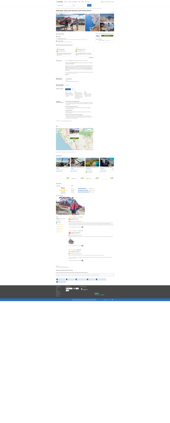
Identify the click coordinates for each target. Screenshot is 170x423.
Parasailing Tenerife (71, 279)
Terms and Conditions (58, 293)
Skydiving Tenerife (91, 279)
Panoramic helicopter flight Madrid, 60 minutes (107, 168)
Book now (74, 138)
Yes (82, 245)
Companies (109, 1)
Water (65, 1)
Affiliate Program (58, 291)
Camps (85, 1)
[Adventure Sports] (59, 2)
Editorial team (57, 292)
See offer (86, 129)
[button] (113, 169)
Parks (79, 1)
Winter (70, 1)
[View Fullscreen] (57, 132)
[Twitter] (112, 299)
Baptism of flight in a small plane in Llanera (62, 168)
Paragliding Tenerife (61, 279)
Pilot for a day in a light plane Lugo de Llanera (77, 168)
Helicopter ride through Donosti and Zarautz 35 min (92, 168)
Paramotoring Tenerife (61, 281)
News (56, 289)
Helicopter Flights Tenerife (81, 279)
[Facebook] (110, 299)
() (61, 12)
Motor (82, 1)
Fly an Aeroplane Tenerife (101, 279)
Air (67, 1)
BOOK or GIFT (107, 35)
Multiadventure (74, 1)
